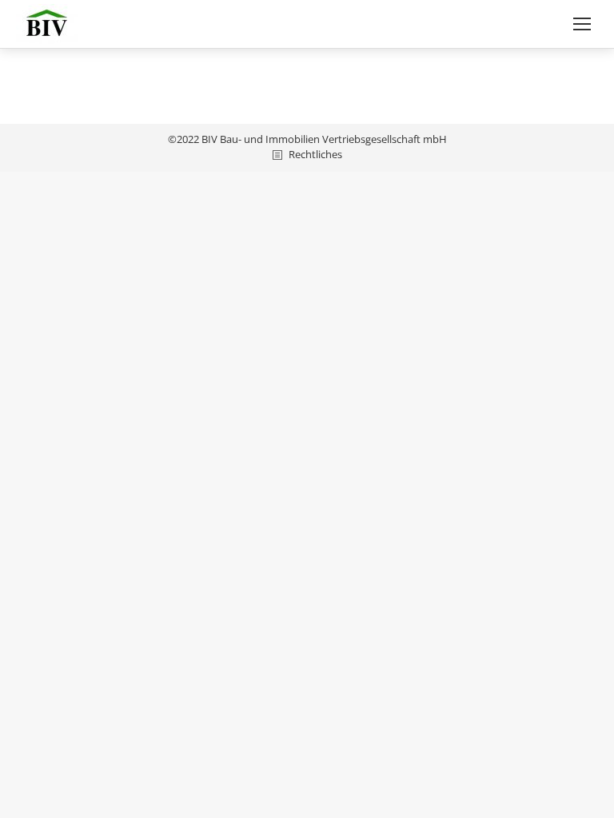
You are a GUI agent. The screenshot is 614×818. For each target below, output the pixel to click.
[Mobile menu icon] (582, 24)
